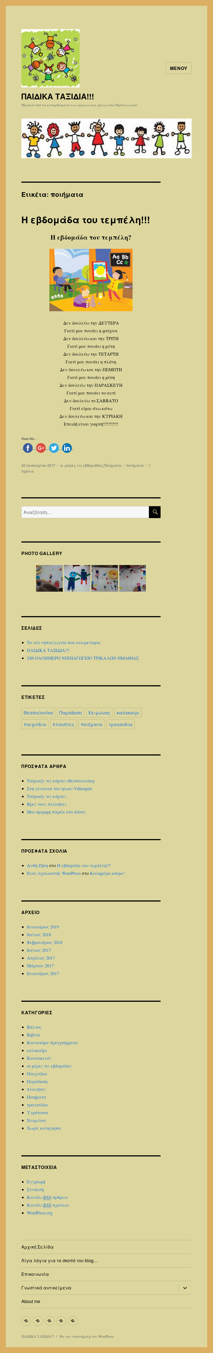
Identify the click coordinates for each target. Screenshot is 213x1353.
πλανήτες (63, 724)
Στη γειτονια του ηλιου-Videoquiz (59, 788)
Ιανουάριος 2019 (43, 927)
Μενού (178, 68)
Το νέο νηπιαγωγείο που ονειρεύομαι (64, 642)
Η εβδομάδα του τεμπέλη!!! (85, 219)
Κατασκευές (39, 1058)
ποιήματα (135, 465)
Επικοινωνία (35, 1274)
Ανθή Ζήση (37, 865)
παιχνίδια (35, 724)
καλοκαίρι (128, 712)
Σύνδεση (35, 1189)
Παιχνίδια (37, 1073)
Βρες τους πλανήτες (47, 804)
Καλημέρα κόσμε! (107, 873)
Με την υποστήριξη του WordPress (86, 1336)
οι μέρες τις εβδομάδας (81, 465)
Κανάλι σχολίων (48, 1205)
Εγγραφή (36, 1181)
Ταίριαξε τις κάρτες (47, 796)
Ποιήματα (112, 465)
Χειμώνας (99, 712)
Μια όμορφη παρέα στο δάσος (56, 812)
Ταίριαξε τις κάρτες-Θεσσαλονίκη (60, 781)
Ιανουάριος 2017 (43, 973)
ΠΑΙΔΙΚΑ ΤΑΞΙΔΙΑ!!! (57, 96)
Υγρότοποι (37, 1112)
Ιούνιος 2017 (39, 950)
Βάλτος (34, 1027)
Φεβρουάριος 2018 (44, 942)
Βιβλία (33, 1035)
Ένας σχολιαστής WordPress (54, 873)
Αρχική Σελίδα (37, 1247)
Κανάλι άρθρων (47, 1197)
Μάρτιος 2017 (40, 965)
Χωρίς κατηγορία (44, 1128)
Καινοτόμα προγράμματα (52, 1042)
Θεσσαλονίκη (38, 712)
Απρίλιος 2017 (41, 958)
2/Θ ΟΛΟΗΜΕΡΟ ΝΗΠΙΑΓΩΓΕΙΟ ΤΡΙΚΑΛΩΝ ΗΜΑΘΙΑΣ (83, 658)
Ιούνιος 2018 (39, 934)
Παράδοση (70, 712)
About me (30, 1301)
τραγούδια (120, 724)
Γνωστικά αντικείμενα (46, 1287)
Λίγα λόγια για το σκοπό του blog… (59, 1260)
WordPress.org (40, 1213)
